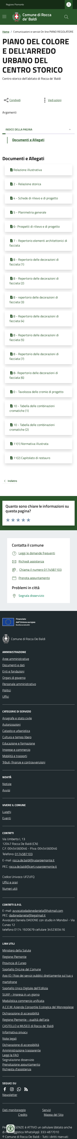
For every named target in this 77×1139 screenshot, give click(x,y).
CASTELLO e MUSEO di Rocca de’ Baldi (28, 1026)
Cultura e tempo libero (16, 737)
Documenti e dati (13, 665)
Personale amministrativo (19, 684)
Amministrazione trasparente (21, 1050)
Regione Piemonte (15, 4)
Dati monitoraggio (14, 1110)
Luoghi (6, 811)
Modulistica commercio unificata (23, 1000)
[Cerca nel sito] (64, 17)
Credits (22, 1114)
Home (5, 32)
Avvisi (6, 790)
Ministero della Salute (16, 950)
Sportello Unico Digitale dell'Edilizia (25, 988)
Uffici (5, 696)
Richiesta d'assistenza (16, 1069)
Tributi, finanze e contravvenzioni (23, 762)
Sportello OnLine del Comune (21, 969)
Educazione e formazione (18, 743)
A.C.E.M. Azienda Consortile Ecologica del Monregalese (38, 1007)
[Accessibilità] (10, 1128)
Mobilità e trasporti (14, 756)
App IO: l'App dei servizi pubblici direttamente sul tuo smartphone (37, 978)
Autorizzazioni (11, 724)
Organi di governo (13, 677)
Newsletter (9, 1094)
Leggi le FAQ (10, 1055)
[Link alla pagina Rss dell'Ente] (26, 1089)
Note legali (9, 1038)
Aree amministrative (15, 658)
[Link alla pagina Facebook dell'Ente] (4, 1089)
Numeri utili (9, 888)
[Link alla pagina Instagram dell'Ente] (11, 1089)
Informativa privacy (15, 1032)
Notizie (6, 784)
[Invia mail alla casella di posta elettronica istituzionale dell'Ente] (33, 860)
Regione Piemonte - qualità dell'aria (25, 1019)
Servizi (46, 1110)
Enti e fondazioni (13, 671)
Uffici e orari (10, 882)
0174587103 (24, 854)
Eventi (6, 818)
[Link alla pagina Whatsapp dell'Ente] (19, 1089)
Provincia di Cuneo (14, 963)
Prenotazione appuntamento (21, 1064)
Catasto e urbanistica (16, 730)
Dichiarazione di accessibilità (20, 1013)
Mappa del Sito (53, 1114)
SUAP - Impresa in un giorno (20, 994)
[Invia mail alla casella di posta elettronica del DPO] (37, 910)
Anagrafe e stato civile (17, 718)
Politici (6, 690)
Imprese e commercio (16, 749)
